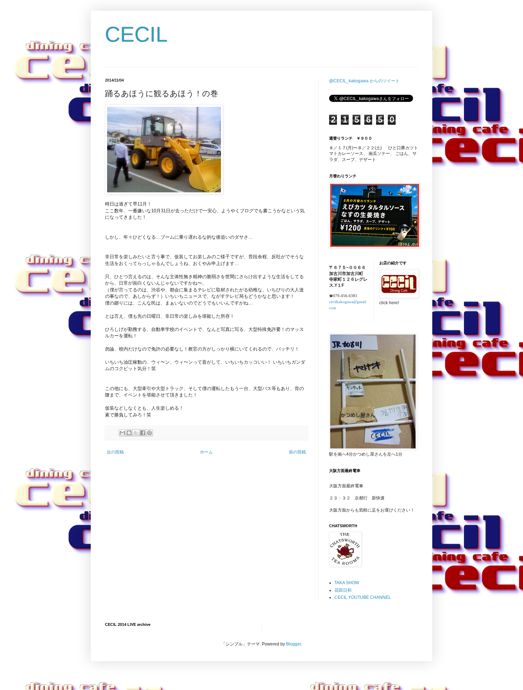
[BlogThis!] (129, 432)
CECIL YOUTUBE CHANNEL (362, 597)
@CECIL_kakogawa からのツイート (364, 80)
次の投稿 (115, 452)
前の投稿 (297, 452)
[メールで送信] (122, 432)
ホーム (206, 452)
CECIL (136, 34)
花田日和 (343, 590)
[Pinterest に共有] (149, 432)
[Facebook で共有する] (142, 432)
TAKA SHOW (346, 582)
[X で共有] (135, 432)
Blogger (293, 644)
